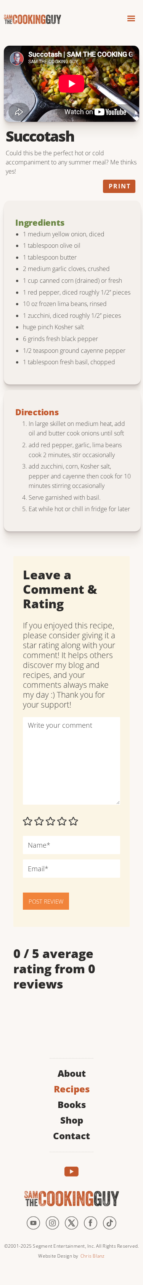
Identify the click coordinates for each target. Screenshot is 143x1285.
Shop (71, 1119)
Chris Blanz (92, 1256)
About (72, 1072)
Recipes (72, 1088)
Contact (71, 1134)
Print (120, 186)
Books (72, 1103)
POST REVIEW (46, 901)
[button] (131, 20)
